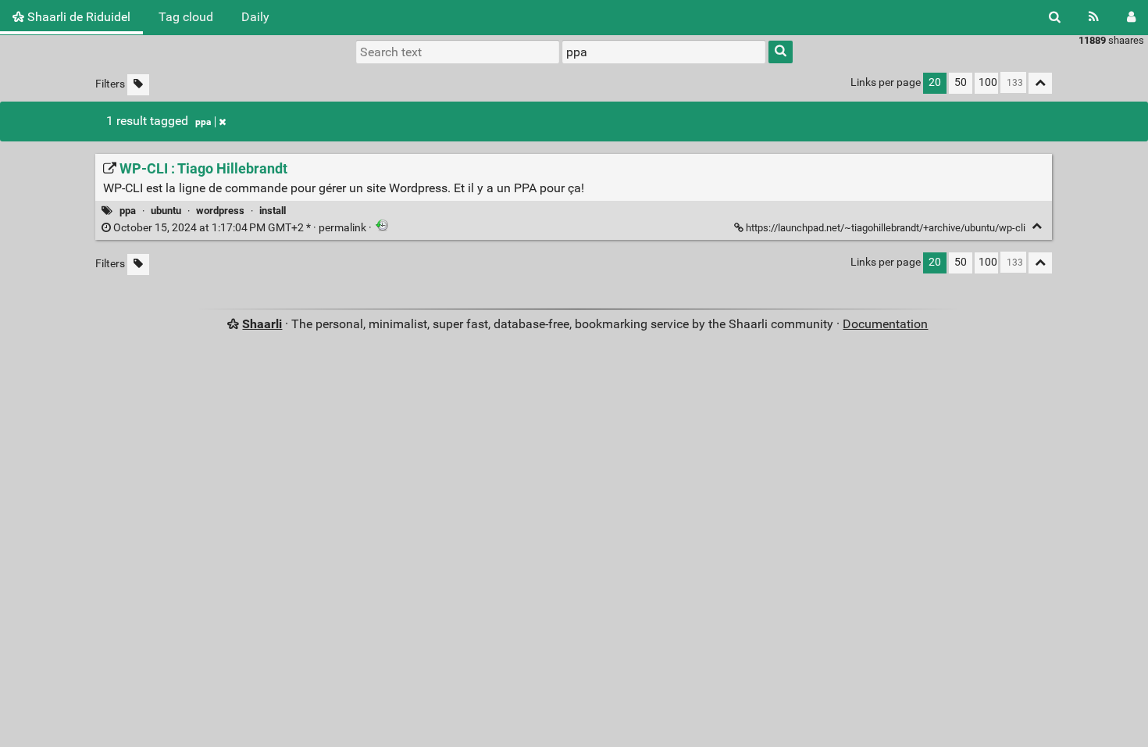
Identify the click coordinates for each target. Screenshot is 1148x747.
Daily (255, 16)
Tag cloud (186, 16)
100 (988, 82)
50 (960, 82)
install (272, 210)
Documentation (885, 323)
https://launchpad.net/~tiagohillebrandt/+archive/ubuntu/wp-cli (885, 228)
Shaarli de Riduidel (77, 16)
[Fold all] (1040, 83)
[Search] (1054, 17)
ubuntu (166, 210)
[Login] (1131, 17)
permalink (240, 227)
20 (935, 82)
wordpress (220, 210)
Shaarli (262, 323)
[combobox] (663, 51)
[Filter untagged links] (138, 84)
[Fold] (1037, 226)
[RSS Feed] (1093, 17)
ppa (203, 121)
